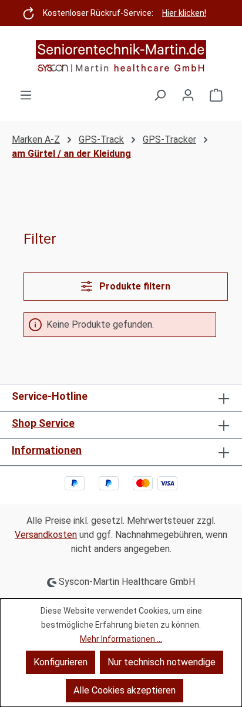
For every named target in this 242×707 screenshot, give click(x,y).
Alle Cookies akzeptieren (124, 690)
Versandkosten (46, 534)
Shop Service (43, 423)
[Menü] (26, 95)
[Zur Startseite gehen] (121, 57)
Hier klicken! (184, 13)
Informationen (47, 450)
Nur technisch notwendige (161, 662)
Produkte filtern (133, 286)
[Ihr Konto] (188, 95)
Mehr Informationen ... (121, 639)
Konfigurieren (60, 662)
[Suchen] (160, 95)
